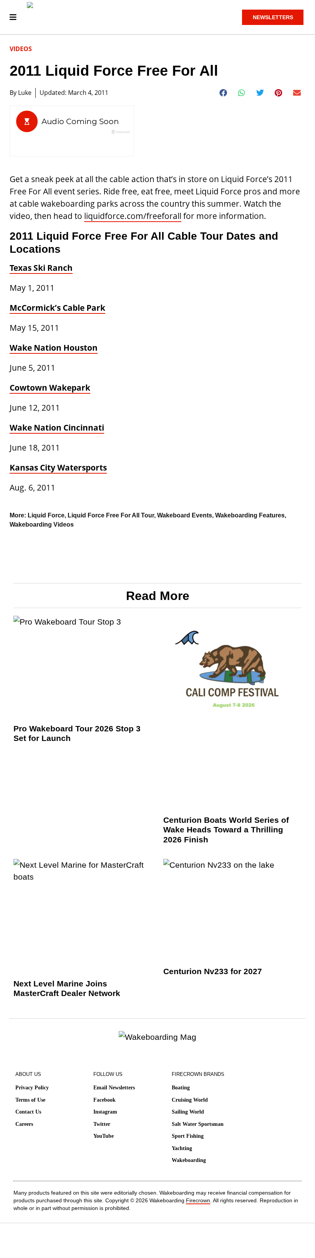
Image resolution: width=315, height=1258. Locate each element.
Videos (21, 49)
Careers (24, 1124)
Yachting (182, 1148)
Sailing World (188, 1112)
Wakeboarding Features (250, 515)
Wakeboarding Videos (42, 524)
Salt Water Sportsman (198, 1124)
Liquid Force (46, 515)
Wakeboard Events (184, 515)
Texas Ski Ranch (41, 267)
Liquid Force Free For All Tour (111, 515)
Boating (181, 1088)
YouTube (103, 1136)
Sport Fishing (188, 1136)
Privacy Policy (32, 1088)
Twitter (101, 1124)
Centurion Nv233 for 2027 (212, 971)
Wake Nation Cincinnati (57, 427)
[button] (223, 93)
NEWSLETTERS (273, 17)
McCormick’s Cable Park (57, 307)
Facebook (104, 1100)
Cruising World (190, 1100)
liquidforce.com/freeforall (132, 215)
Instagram (105, 1112)
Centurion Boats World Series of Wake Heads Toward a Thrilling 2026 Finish (226, 829)
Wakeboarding (189, 1160)
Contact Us (28, 1112)
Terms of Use (30, 1100)
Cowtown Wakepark (50, 387)
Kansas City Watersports (58, 467)
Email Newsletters (114, 1088)
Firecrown (198, 1200)
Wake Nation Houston (54, 347)
